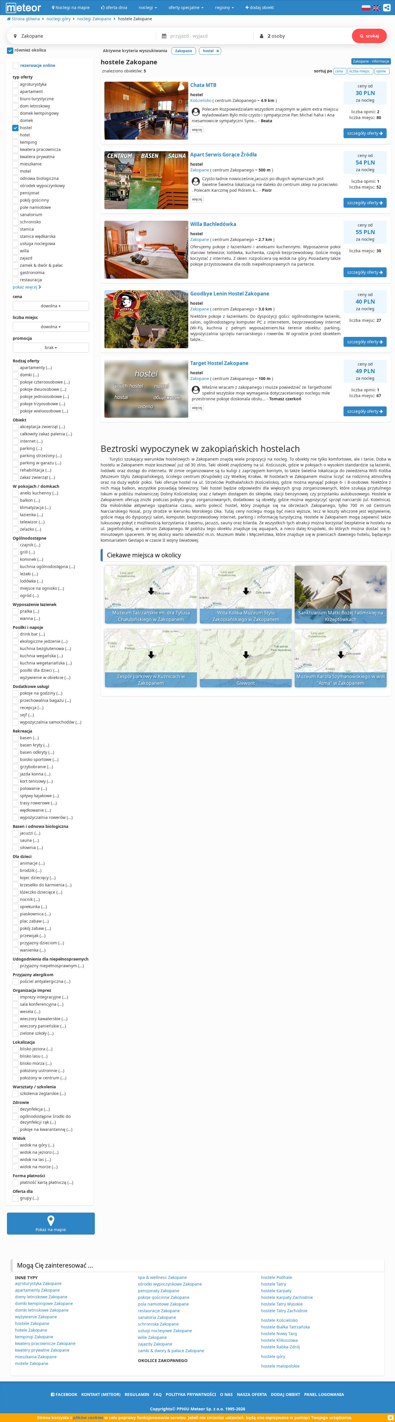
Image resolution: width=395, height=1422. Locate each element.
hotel (25, 135)
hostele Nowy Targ (279, 1333)
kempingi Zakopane (34, 1336)
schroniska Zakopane (158, 1324)
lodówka (31, 581)
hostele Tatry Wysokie (282, 1304)
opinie (381, 71)
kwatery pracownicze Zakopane (45, 1343)
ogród (29, 595)
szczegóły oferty (363, 133)
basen (29, 737)
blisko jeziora (36, 1049)
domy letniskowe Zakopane (41, 1296)
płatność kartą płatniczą (46, 1182)
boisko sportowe (39, 759)
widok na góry (37, 1145)
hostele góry (273, 1356)
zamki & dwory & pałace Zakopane (171, 1350)
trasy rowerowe (38, 803)
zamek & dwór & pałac (41, 265)
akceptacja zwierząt (42, 426)
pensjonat (29, 193)
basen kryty (34, 745)
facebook (65, 1394)
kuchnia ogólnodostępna (47, 566)
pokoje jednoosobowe (44, 396)
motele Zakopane (31, 1363)
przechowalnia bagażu (45, 700)
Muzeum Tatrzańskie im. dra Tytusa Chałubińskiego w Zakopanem (151, 616)
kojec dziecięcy (38, 877)
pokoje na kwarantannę (46, 1129)
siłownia (31, 847)
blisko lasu (33, 1056)
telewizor (32, 522)
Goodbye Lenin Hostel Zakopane (229, 293)
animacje (32, 863)
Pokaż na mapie (51, 1229)
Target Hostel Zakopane (219, 363)
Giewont (246, 683)
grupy (29, 1198)
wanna (30, 618)
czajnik (30, 544)
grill (27, 552)
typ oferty (23, 77)
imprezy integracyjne (44, 997)
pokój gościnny (34, 200)
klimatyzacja (35, 507)
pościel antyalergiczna (45, 981)
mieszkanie (31, 164)
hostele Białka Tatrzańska (285, 1327)
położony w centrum (43, 1077)
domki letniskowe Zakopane (42, 1310)
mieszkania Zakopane (36, 1356)
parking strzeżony (41, 455)
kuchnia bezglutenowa (45, 648)
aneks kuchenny (39, 493)
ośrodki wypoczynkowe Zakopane (170, 1284)
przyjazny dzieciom (42, 942)
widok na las (35, 1159)
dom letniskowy (35, 106)
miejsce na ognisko (42, 588)
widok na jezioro (39, 1152)
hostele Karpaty (276, 1290)
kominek (31, 559)
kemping (28, 142)
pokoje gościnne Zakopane (163, 1297)
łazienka (31, 514)
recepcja (31, 707)
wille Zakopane (152, 1337)
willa (24, 250)
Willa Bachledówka (213, 224)
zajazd (26, 258)
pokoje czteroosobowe (45, 382)
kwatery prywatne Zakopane (42, 1350)
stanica (27, 229)
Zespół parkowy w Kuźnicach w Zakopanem (151, 679)
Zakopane (199, 170)
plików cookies (88, 1417)
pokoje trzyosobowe (42, 403)
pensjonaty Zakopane (158, 1290)
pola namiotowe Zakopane (163, 1304)
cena (17, 296)
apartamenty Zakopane (37, 1290)
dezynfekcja (35, 1109)
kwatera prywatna (37, 156)
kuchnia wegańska (41, 655)
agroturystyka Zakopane (38, 1283)
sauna (29, 840)
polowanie (33, 788)
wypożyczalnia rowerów (46, 817)
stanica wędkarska (38, 236)
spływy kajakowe (39, 795)
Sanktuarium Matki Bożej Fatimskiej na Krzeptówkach (340, 616)
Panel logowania (324, 1394)
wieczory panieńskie (43, 1026)
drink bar (32, 634)
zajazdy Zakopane (155, 1344)
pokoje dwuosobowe (43, 389)
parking (31, 448)
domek (26, 120)
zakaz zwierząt (37, 477)
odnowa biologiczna (39, 178)
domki (29, 374)
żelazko (30, 529)
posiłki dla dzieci (39, 670)
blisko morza (35, 1063)
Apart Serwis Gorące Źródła (223, 154)
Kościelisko (200, 100)
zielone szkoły (36, 1033)
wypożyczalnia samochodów (50, 722)
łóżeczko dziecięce (41, 892)
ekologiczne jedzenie (43, 641)
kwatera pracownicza (40, 149)
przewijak (32, 935)
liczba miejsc (25, 317)
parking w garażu (40, 463)
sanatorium (31, 214)
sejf (27, 715)
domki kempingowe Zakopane (44, 1303)
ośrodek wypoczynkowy (42, 185)
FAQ (157, 1394)
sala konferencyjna (41, 1004)
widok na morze (39, 1166)
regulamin (137, 1394)
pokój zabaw (35, 928)
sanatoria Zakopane (157, 1317)
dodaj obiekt (285, 1394)
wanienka (32, 950)
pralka (29, 611)
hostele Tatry (273, 1284)
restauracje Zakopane (159, 1310)
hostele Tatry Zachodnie (284, 1310)
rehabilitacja (35, 470)
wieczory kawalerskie (43, 1018)
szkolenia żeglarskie (43, 1093)
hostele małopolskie (280, 1366)
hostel (26, 127)
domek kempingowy (39, 113)
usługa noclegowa (37, 243)
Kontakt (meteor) (101, 1394)
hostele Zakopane (32, 1323)
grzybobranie (36, 766)
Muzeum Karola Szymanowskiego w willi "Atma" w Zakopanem (340, 679)
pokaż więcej (25, 287)
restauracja (31, 279)
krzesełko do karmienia (45, 885)
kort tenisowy (36, 781)
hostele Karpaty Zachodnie (287, 1297)
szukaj (372, 36)
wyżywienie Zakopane (36, 1316)
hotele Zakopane (31, 1330)
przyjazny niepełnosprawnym (52, 965)
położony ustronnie (42, 1070)
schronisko (30, 221)
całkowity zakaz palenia (46, 434)
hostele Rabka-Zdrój (280, 1347)
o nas (226, 1394)
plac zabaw (34, 921)
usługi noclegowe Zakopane (165, 1330)
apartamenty (36, 367)
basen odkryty (37, 752)
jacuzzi (30, 833)
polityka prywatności (191, 1394)
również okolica (29, 50)
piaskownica (35, 914)
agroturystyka (33, 84)
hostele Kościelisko (279, 1320)
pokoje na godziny (41, 693)
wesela (30, 1011)
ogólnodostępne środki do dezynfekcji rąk (45, 1119)
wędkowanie (35, 810)
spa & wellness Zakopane (162, 1277)
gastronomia (32, 272)
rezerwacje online (37, 65)
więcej (197, 129)
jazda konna (35, 774)
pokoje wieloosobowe (44, 411)
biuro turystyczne (37, 98)
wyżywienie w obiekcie (45, 677)
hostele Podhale (276, 1277)
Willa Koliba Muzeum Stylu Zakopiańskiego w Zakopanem (246, 616)
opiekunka (33, 906)
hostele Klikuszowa (279, 1340)
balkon (30, 500)
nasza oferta (252, 1394)
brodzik (30, 870)
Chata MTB (203, 85)
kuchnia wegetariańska (46, 663)
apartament (31, 91)
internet (31, 441)
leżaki (29, 573)
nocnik (30, 899)
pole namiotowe (35, 207)
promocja (22, 338)
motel (25, 171)
